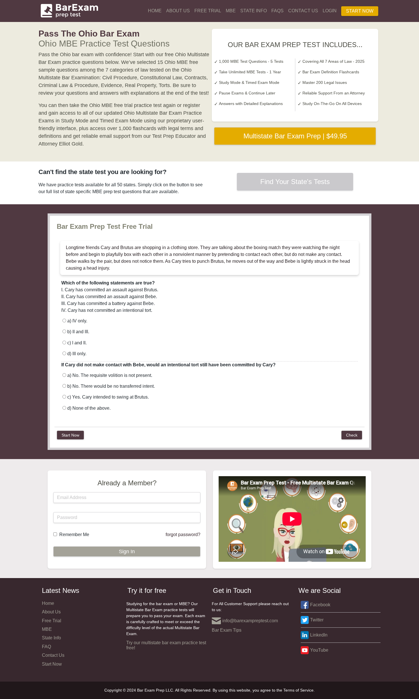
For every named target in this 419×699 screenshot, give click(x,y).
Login (330, 10)
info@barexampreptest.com (250, 620)
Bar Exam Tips (226, 630)
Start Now (359, 11)
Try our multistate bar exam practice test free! (166, 645)
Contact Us (303, 10)
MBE (231, 10)
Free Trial (207, 10)
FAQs (277, 10)
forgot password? (183, 534)
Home (155, 10)
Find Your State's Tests (295, 181)
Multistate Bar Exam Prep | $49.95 (295, 136)
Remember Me (74, 534)
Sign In (127, 551)
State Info (253, 10)
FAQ (46, 646)
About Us (178, 10)
